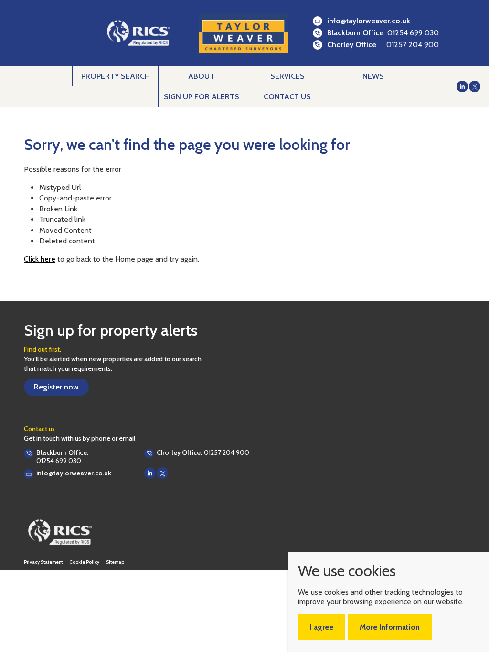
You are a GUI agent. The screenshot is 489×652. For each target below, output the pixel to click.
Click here (39, 258)
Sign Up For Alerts (201, 96)
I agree (321, 626)
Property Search (115, 76)
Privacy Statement (44, 562)
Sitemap (115, 562)
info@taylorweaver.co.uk (368, 20)
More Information (390, 626)
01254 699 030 (413, 32)
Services (287, 76)
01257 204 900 (412, 44)
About (201, 76)
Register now (56, 386)
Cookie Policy (84, 562)
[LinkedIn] (462, 86)
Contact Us (287, 96)
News (373, 76)
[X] (474, 86)
